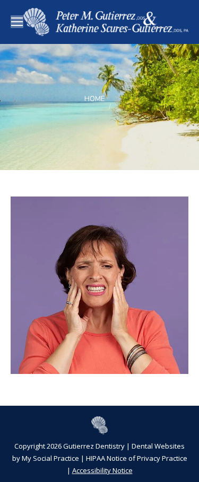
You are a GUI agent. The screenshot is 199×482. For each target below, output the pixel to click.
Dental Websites (158, 446)
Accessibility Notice (102, 470)
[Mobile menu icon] (17, 21)
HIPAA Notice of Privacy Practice (136, 458)
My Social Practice (49, 458)
